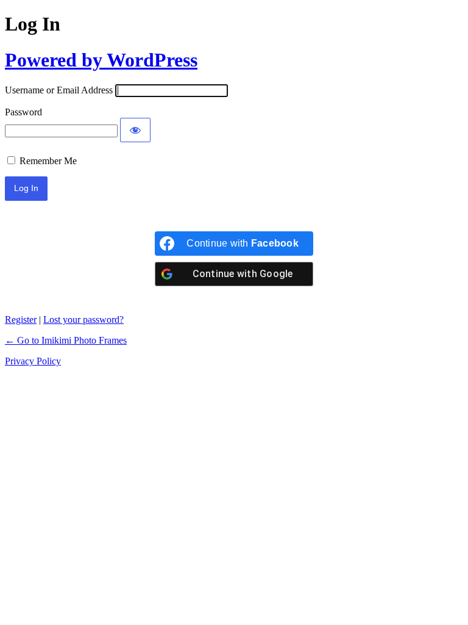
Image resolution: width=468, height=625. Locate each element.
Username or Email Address (59, 90)
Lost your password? (83, 319)
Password (23, 112)
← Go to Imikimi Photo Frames (66, 340)
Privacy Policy (33, 361)
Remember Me (48, 161)
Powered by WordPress (101, 60)
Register (21, 319)
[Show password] (135, 130)
